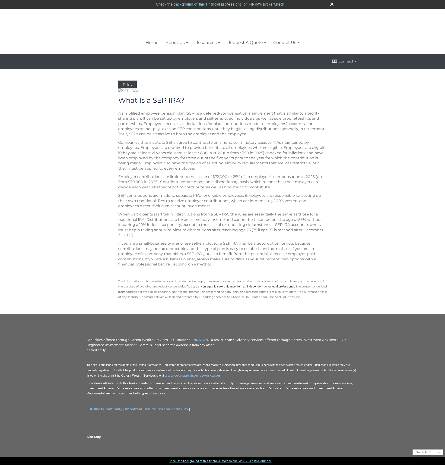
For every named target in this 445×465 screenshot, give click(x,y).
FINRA (196, 340)
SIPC (205, 340)
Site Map (94, 437)
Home (152, 42)
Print (127, 84)
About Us (175, 42)
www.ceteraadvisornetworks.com (193, 375)
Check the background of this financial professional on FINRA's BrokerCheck (220, 4)
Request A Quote (245, 42)
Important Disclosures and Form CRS (156, 409)
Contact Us (284, 42)
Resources (206, 42)
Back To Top (425, 452)
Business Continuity (105, 409)
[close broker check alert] (332, 4)
